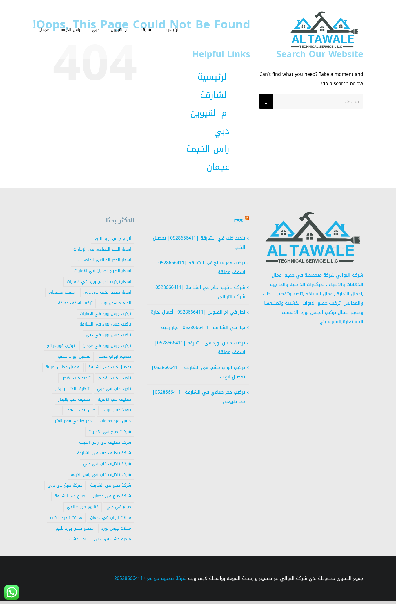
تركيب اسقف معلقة (75, 303)
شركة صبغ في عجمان (112, 496)
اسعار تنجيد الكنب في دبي (107, 292)
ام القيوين (209, 113)
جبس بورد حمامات (115, 421)
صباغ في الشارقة (70, 496)
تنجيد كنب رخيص (75, 378)
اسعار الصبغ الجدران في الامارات (102, 271)
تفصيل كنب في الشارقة (109, 367)
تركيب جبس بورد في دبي (108, 335)
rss (238, 220)
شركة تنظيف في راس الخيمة (105, 442)
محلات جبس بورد (116, 528)
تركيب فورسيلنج (61, 346)
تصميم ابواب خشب (114, 356)
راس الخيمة (207, 149)
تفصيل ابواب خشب (74, 356)
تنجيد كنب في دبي (114, 389)
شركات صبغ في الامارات (109, 432)
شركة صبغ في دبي (65, 485)
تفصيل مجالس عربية (63, 367)
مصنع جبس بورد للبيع (74, 528)
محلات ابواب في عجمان (110, 518)
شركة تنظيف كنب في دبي (107, 464)
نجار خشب (77, 539)
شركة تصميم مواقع (167, 578)
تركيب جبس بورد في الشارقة (105, 324)
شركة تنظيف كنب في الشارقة (104, 453)
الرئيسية (213, 77)
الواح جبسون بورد (115, 303)
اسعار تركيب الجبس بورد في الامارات (99, 281)
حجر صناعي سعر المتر (73, 421)
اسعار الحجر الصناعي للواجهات (104, 260)
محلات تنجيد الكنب (66, 518)
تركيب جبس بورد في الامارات (105, 314)
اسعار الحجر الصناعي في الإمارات (102, 249)
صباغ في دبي (118, 507)
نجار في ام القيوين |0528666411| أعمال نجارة (198, 312)
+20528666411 (130, 578)
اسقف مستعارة (62, 292)
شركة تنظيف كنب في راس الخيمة (101, 475)
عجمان (217, 167)
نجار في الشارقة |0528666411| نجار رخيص (202, 327)
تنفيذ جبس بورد (117, 410)
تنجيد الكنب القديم (114, 378)
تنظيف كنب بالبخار (74, 399)
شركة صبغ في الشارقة (110, 485)
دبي (221, 131)
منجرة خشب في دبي (112, 539)
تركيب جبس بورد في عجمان (107, 346)
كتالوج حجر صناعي (83, 507)
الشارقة (214, 95)
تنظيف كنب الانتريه (114, 399)
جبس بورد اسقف (80, 410)
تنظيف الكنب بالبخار (72, 389)
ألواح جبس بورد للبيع (112, 238)
